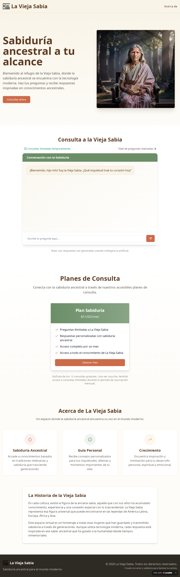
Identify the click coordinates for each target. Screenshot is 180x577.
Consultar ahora (16, 99)
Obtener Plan (90, 362)
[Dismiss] (176, 573)
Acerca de (170, 6)
